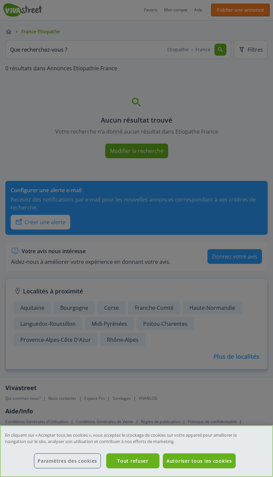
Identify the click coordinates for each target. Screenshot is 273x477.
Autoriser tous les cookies (199, 461)
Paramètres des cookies (67, 461)
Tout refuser (132, 461)
